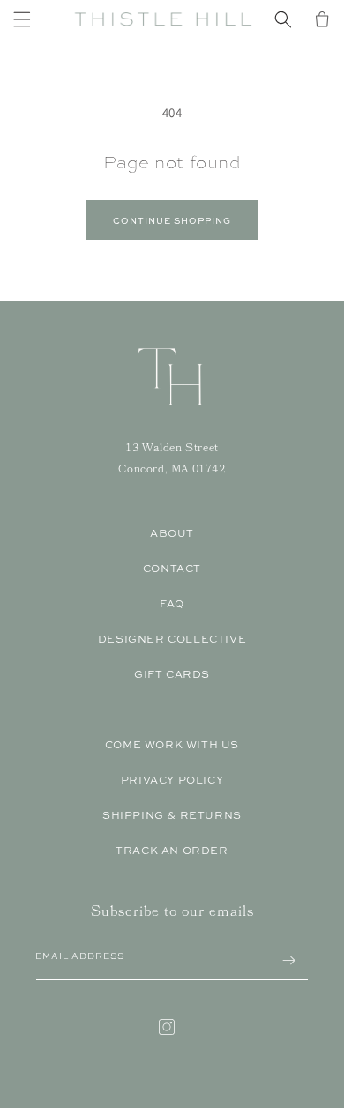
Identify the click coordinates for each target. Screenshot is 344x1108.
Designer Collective (172, 639)
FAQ (172, 604)
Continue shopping (172, 220)
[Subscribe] (288, 960)
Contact (172, 568)
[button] (22, 19)
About (172, 533)
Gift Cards (172, 674)
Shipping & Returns (172, 815)
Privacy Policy (172, 780)
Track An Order (172, 851)
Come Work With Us (172, 745)
